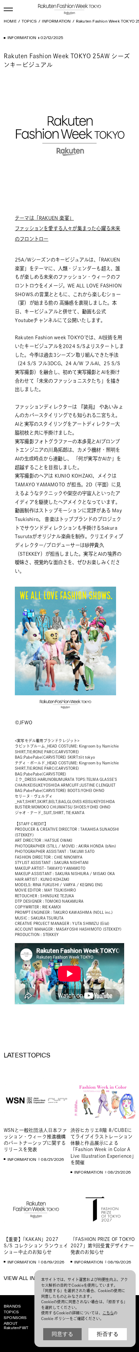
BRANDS (12, 1306)
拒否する (107, 1334)
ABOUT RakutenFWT (16, 1325)
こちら (108, 1313)
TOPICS (11, 1312)
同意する (62, 1334)
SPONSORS (15, 1317)
